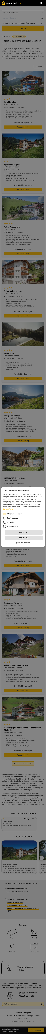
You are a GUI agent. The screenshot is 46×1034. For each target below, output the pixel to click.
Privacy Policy (8, 509)
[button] (23, 542)
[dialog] (23, 517)
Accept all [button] (23, 532)
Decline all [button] (23, 538)
